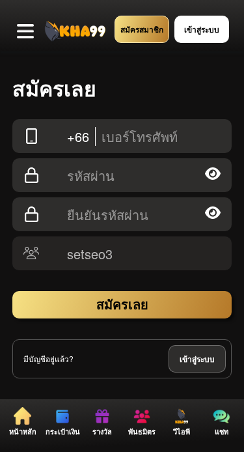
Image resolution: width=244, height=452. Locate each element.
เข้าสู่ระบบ (197, 359)
